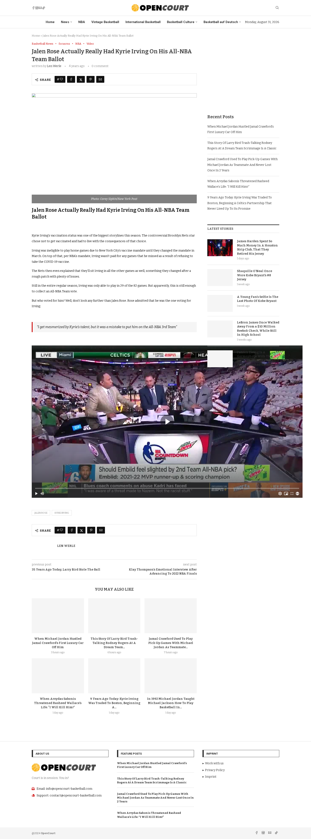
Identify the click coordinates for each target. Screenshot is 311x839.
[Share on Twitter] (81, 79)
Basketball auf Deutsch (221, 22)
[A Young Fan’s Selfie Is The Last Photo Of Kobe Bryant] (220, 303)
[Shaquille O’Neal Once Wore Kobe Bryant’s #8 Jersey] (220, 277)
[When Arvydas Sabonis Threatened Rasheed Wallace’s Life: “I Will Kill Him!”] (58, 675)
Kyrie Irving (62, 513)
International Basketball (143, 22)
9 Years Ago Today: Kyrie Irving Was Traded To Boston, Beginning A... (114, 703)
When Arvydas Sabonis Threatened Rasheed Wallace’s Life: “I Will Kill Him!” (57, 703)
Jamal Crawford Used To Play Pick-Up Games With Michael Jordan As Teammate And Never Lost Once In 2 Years (242, 164)
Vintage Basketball (105, 22)
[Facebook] (33, 8)
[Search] (277, 8)
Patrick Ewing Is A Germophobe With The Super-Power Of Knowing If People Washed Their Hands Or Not (258, 361)
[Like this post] (61, 79)
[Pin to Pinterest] (91, 79)
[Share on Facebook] (71, 79)
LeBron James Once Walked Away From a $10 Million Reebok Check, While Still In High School (258, 329)
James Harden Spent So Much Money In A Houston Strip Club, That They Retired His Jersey (257, 247)
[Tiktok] (43, 8)
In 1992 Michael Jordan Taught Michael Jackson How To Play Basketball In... (170, 703)
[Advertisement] (243, 71)
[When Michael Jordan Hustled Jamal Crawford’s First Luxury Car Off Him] (58, 615)
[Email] (40, 8)
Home (50, 22)
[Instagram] (37, 8)
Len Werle (54, 66)
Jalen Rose (40, 513)
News (65, 22)
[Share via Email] (100, 79)
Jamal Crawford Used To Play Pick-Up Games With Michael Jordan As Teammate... (170, 643)
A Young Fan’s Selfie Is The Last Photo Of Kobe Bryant (257, 299)
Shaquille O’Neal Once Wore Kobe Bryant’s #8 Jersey (254, 275)
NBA (81, 22)
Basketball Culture (180, 22)
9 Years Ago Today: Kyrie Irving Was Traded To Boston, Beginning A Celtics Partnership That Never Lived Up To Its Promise (239, 203)
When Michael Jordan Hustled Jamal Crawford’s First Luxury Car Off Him (58, 643)
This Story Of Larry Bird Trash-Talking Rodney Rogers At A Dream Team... (114, 643)
